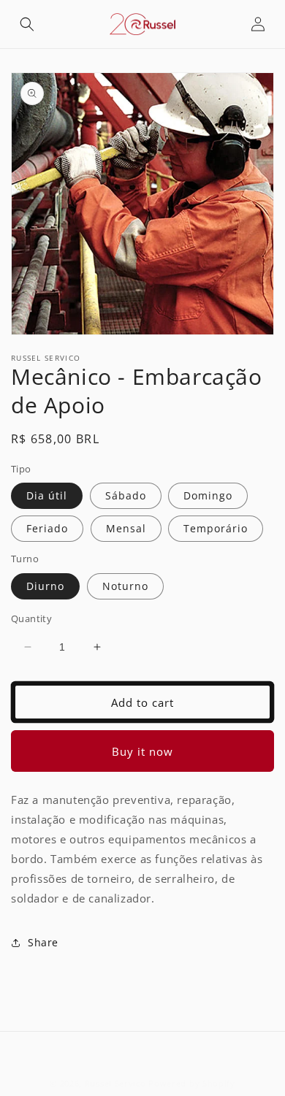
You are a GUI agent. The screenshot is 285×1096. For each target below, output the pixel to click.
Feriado (47, 528)
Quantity (31, 618)
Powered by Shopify (191, 1083)
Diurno (45, 586)
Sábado (125, 495)
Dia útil (46, 495)
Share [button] (43, 942)
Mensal (126, 528)
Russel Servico (115, 1083)
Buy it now (142, 751)
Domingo (207, 495)
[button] (27, 24)
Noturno (125, 586)
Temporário (215, 528)
